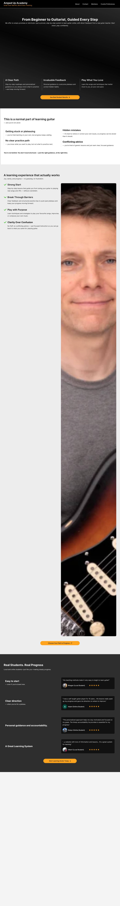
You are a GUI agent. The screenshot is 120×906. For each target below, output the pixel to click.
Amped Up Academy (15, 2)
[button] (107, 4)
